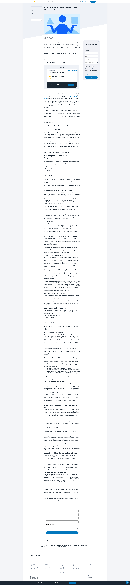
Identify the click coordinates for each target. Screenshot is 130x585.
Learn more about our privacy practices (46, 583)
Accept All (72, 583)
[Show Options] (77, 522)
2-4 (93, 66)
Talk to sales (86, 1)
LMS (45, 568)
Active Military (47, 567)
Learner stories (61, 565)
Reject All (80, 583)
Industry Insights (48, 569)
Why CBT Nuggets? (62, 567)
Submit (62, 532)
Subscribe (66, 555)
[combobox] (62, 522)
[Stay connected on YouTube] (50, 38)
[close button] (98, 41)
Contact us (89, 565)
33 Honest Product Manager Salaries (81, 545)
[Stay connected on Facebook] (45, 38)
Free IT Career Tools (48, 571)
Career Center (61, 572)
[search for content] (80, 1)
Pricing (53, 1)
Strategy (32, 16)
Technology (33, 5)
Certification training (34, 567)
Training (32, 13)
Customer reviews (62, 568)
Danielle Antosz (60, 547)
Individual (88, 66)
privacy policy (87, 74)
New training (33, 568)
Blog (60, 564)
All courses (32, 565)
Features (32, 569)
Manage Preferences (88, 583)
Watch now (71, 84)
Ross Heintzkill (44, 547)
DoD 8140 (52, 51)
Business (46, 564)
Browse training (33, 564)
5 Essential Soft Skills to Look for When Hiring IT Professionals (65, 546)
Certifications (33, 7)
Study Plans (61, 569)
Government (47, 565)
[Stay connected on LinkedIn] (52, 38)
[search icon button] (41, 20)
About (74, 564)
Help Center (90, 564)
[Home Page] (35, 1)
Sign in (98, 1)
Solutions (48, 1)
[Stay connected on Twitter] (47, 38)
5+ (86, 68)
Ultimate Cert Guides (62, 571)
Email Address (48, 553)
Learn (44, 1)
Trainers (32, 571)
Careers (74, 567)
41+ (94, 68)
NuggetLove (75, 565)
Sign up (93, 1)
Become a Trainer (76, 568)
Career (32, 10)
